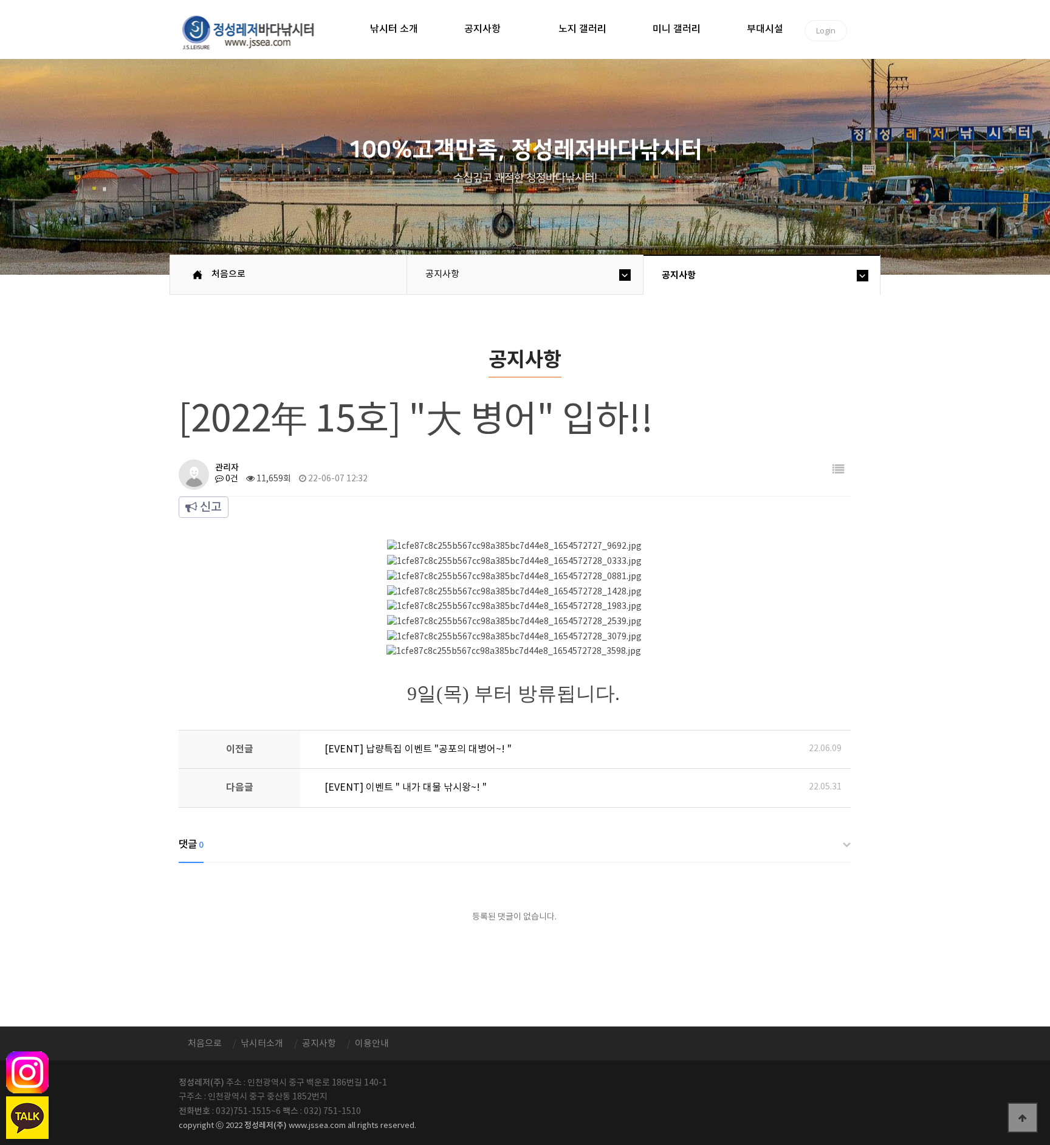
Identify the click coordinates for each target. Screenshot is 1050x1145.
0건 (231, 479)
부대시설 (765, 29)
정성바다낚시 (256, 31)
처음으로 (228, 274)
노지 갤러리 (582, 29)
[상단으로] (1022, 1117)
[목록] (838, 470)
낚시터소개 (262, 1044)
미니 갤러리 (677, 29)
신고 (209, 507)
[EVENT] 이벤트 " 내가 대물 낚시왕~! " (405, 787)
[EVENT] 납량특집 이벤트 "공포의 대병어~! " (418, 749)
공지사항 (482, 29)
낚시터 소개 (394, 29)
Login (826, 30)
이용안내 (372, 1044)
